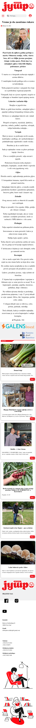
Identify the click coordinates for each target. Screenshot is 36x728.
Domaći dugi (18, 370)
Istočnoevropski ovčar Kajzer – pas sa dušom (18, 528)
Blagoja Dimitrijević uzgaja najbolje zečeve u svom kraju (18, 410)
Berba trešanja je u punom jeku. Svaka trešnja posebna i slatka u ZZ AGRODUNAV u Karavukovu (18, 490)
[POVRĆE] (27, 367)
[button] (3, 15)
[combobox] (16, 16)
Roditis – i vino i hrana (18, 449)
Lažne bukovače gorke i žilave (18, 567)
